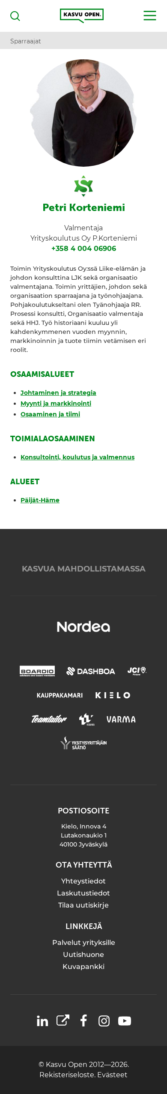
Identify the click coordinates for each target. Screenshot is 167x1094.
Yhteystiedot (83, 881)
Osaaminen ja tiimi (50, 414)
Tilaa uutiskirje (83, 905)
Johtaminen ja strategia (58, 393)
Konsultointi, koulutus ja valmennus (77, 457)
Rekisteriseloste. (68, 1075)
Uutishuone (83, 954)
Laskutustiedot (83, 893)
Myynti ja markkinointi (56, 403)
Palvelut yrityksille (83, 942)
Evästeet (112, 1075)
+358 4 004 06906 (83, 248)
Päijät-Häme (40, 500)
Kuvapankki (83, 967)
